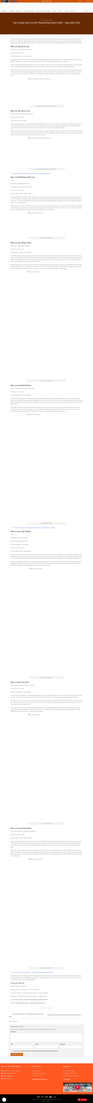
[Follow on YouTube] (16, 1)
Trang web (62, 1044)
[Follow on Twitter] (9, 1)
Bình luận (13, 1031)
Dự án (53, 11)
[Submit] (90, 11)
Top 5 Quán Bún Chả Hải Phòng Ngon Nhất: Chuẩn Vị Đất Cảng (64, 1015)
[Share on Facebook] (41, 1008)
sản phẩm (18, 11)
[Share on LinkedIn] (52, 1008)
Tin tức (60, 11)
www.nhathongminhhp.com (22, 1003)
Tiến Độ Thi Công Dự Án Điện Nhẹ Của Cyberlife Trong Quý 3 (35, 173)
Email (37, 1044)
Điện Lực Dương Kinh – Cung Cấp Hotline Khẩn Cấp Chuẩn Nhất (36, 972)
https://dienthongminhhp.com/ (38, 1003)
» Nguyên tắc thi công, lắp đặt (39, 1073)
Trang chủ (4, 11)
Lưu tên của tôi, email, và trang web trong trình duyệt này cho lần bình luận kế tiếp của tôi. (35, 1051)
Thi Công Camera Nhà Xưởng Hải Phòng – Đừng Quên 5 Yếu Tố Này (37, 527)
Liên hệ (66, 11)
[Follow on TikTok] (7, 1)
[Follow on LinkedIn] (14, 1)
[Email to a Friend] (46, 1008)
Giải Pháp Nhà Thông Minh (43, 11)
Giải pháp (72, 11)
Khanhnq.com (49, 1101)
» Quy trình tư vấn (36, 1070)
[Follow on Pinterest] (11, 1)
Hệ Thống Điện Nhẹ (28, 11)
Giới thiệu (11, 11)
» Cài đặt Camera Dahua (69, 1070)
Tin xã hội (49, 20)
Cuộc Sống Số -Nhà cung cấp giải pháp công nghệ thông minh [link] (32, 999)
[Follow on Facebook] (2, 1)
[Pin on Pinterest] (49, 1008)
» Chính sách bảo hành (37, 1075)
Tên (12, 1044)
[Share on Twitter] (44, 1008)
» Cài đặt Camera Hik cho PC (70, 1073)
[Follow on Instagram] (4, 1)
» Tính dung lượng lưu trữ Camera (71, 1075)
